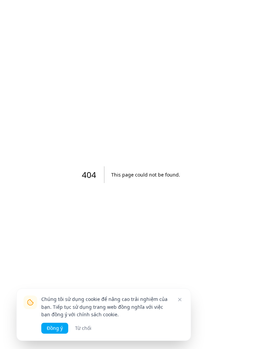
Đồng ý (55, 328)
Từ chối (83, 328)
